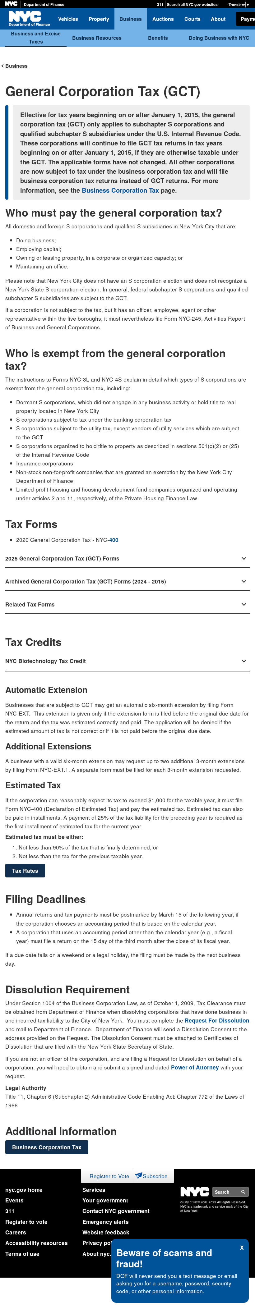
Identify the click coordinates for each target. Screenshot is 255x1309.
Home (29, 19)
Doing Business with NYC (219, 37)
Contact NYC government (116, 1211)
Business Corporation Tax (120, 190)
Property (99, 18)
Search (248, 1192)
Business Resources (97, 37)
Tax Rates (25, 870)
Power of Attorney (195, 1067)
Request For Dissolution (217, 1020)
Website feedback (105, 1232)
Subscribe (155, 1176)
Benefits (158, 37)
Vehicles (68, 18)
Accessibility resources (36, 1243)
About (218, 18)
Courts (192, 18)
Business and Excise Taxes (36, 37)
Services (93, 1189)
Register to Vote (109, 1176)
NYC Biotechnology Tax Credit (45, 661)
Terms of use (22, 1253)
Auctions (163, 18)
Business (130, 18)
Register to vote (26, 1221)
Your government (105, 1200)
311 (160, 4)
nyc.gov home (24, 1189)
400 (113, 539)
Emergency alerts (105, 1221)
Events (14, 1200)
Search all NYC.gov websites (192, 4)
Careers (15, 1232)
